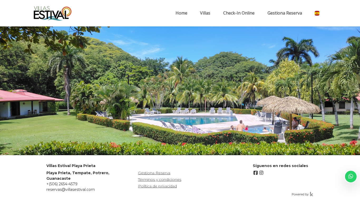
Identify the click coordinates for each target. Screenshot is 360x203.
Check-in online (239, 13)
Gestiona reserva (284, 13)
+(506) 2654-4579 (61, 184)
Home (181, 13)
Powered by (300, 194)
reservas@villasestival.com (70, 189)
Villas (205, 13)
